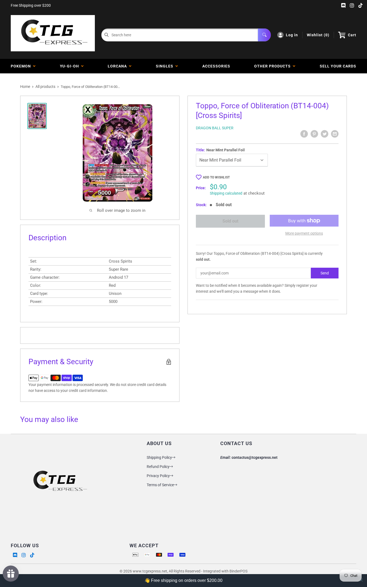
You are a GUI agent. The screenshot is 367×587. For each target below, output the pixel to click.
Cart (352, 35)
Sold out (230, 221)
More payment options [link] (304, 233)
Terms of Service (160, 485)
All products (45, 86)
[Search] (264, 34)
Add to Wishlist (216, 177)
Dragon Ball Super (214, 128)
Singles (165, 66)
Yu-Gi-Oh (70, 66)
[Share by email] (335, 134)
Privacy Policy (158, 476)
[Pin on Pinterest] (314, 134)
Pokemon (22, 66)
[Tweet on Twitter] (324, 134)
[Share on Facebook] (304, 134)
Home (25, 86)
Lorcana (118, 66)
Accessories (216, 66)
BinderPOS (238, 571)
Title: (220, 150)
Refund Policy (158, 466)
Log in (292, 35)
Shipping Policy (159, 457)
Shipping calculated (226, 193)
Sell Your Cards (338, 66)
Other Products (273, 66)
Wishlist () (318, 35)
